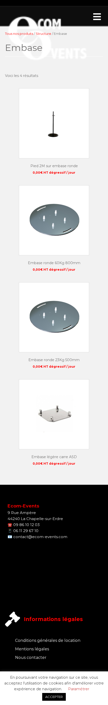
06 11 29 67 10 (25, 530)
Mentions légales (32, 649)
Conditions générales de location (47, 640)
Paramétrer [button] (78, 688)
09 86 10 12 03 (26, 524)
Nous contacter (30, 657)
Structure (43, 34)
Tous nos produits (19, 34)
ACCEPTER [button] (54, 697)
